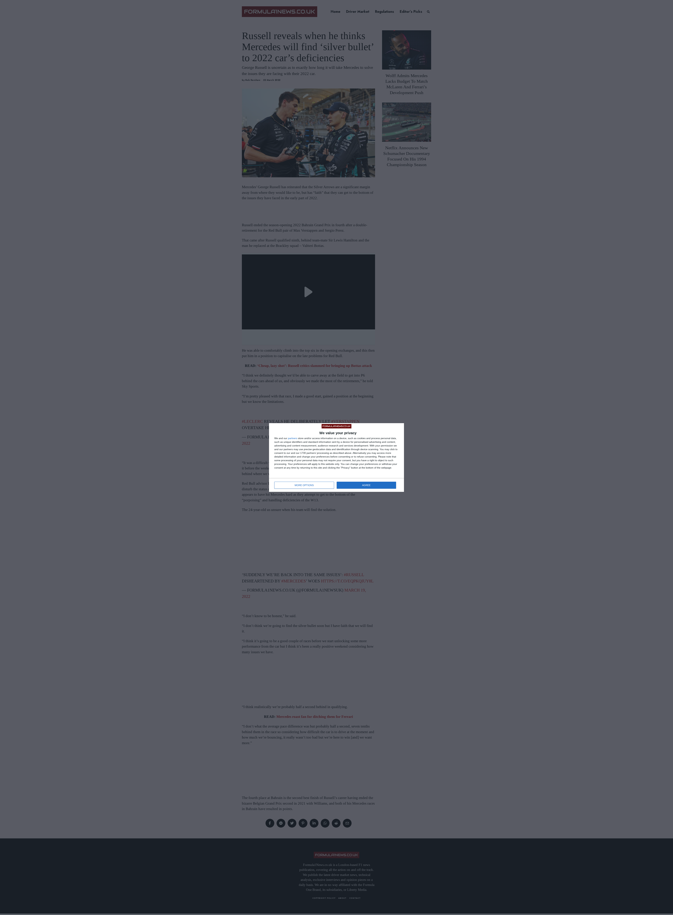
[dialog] (336, 457)
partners (292, 438)
